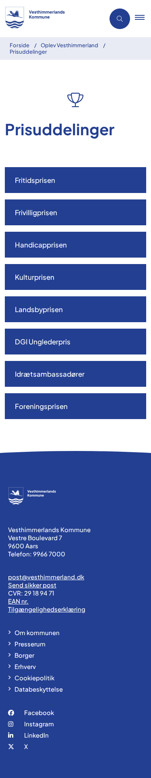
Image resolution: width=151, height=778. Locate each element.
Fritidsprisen (35, 180)
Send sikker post (32, 585)
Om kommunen (37, 632)
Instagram (39, 724)
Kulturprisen (34, 277)
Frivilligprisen (36, 212)
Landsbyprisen (39, 309)
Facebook (39, 712)
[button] (143, 19)
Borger (24, 655)
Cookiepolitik (34, 678)
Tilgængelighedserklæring (46, 609)
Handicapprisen (41, 244)
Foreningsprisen (41, 406)
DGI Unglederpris (42, 341)
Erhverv (25, 666)
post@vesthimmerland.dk (46, 577)
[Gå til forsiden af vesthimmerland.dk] (50, 18)
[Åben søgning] (120, 18)
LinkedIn (36, 735)
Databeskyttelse (38, 689)
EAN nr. (18, 601)
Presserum (30, 644)
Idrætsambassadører (50, 373)
